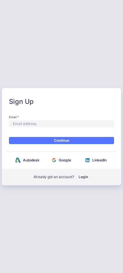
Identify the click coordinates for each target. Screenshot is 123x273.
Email (12, 117)
